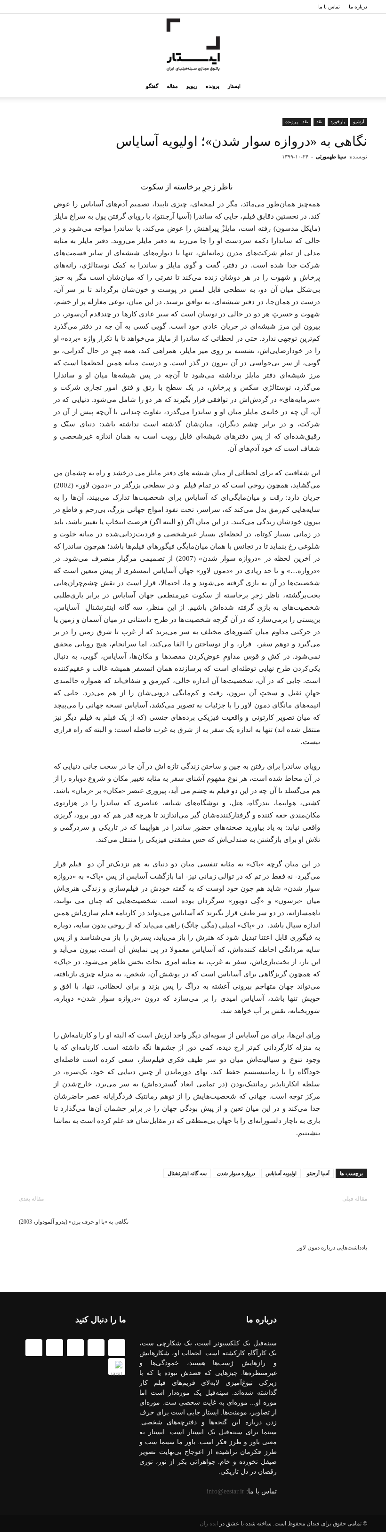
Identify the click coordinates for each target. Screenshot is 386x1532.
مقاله (172, 86)
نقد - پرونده (296, 121)
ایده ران (209, 1523)
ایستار (234, 86)
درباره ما (358, 6)
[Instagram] (54, 1347)
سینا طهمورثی (331, 156)
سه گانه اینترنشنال (187, 1173)
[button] (30, 86)
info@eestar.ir (225, 1491)
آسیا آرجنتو (318, 1173)
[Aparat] (116, 1366)
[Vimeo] (33, 1347)
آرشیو (358, 121)
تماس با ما (329, 6)
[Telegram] (75, 1347)
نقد (319, 121)
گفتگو (152, 86)
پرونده (212, 86)
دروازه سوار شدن (236, 1173)
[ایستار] (193, 44)
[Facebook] (96, 1347)
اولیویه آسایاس (281, 1173)
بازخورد (337, 121)
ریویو (191, 86)
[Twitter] (116, 1347)
